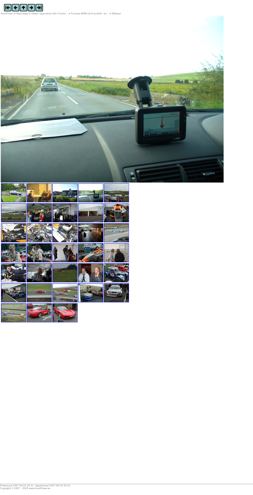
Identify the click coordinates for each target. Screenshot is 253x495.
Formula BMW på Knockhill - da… (90, 13)
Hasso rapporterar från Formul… (49, 13)
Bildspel (116, 13)
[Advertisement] (31, 405)
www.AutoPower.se (39, 488)
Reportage (22, 13)
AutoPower (7, 13)
